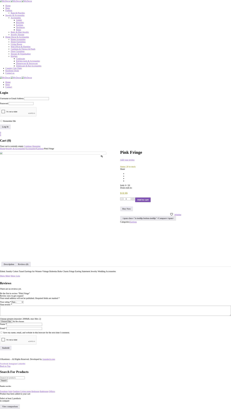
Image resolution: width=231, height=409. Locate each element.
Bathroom (44, 391)
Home (2, 148)
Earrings (39, 148)
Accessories (31, 148)
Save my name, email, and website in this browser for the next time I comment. (36, 332)
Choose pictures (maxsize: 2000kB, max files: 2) (20, 319)
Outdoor (16, 391)
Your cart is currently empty (11, 146)
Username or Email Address (12, 98)
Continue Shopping (32, 146)
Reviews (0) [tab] (23, 264)
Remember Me (9, 121)
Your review (6, 304)
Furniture (4, 391)
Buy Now (126, 209)
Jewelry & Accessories (15, 148)
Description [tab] (9, 264)
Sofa (10, 391)
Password (4, 103)
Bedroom (35, 391)
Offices (52, 391)
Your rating (5, 302)
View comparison (10, 406)
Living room (25, 391)
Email (3, 328)
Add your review (127, 160)
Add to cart (143, 200)
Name (3, 324)
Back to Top (5, 366)
